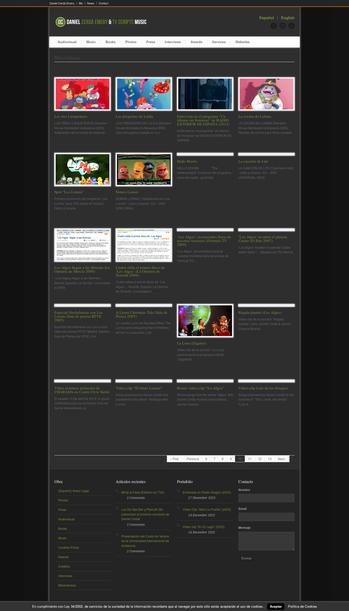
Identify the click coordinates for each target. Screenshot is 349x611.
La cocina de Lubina (254, 116)
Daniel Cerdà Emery (62, 3)
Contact (103, 3)
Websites (242, 41)
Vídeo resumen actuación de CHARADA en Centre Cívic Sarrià (81, 389)
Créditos (64, 566)
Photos (130, 41)
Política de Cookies (302, 606)
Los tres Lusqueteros (70, 116)
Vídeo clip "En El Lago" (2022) (204, 526)
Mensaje (244, 527)
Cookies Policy (68, 547)
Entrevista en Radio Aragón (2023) (207, 492)
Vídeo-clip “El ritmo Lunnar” (139, 387)
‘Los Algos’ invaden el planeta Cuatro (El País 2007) (262, 238)
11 (250, 459)
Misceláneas (67, 585)
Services (219, 41)
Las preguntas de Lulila (134, 116)
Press (150, 41)
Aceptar (276, 606)
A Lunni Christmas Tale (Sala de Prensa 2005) (141, 314)
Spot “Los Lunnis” (69, 191)
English (288, 17)
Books (110, 41)
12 (260, 459)
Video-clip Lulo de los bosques (263, 387)
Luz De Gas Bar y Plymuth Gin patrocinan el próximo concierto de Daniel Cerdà (145, 514)
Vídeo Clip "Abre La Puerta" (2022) (207, 509)
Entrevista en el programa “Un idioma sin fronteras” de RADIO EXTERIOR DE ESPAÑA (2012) (203, 120)
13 (270, 459)
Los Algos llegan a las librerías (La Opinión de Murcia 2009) (82, 269)
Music (91, 41)
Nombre (244, 489)
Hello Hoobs (187, 161)
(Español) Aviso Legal (73, 490)
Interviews (173, 41)
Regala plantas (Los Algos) (260, 312)
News (90, 3)
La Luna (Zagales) (191, 342)
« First (174, 459)
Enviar (246, 558)
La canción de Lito (253, 161)
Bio (81, 3)
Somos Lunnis (127, 191)
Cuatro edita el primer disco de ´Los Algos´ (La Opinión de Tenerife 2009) (140, 271)
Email (242, 508)
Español (266, 17)
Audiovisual (67, 41)
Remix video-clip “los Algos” (200, 387)
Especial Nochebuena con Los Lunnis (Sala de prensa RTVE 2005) (78, 316)
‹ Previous (192, 459)
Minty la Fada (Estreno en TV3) (142, 492)
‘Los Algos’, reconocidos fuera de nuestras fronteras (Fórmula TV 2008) (204, 240)
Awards (196, 41)
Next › (282, 459)
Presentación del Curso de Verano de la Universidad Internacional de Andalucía (145, 541)
